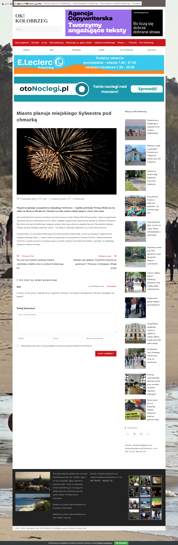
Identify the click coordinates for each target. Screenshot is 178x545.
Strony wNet (81, 528)
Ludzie (101, 50)
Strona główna (22, 42)
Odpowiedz (112, 286)
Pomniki (133, 42)
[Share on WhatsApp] (148, 434)
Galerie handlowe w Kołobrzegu (85, 3)
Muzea (121, 42)
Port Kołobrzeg (146, 42)
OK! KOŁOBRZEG (31, 18)
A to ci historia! (126, 50)
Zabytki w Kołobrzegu (105, 42)
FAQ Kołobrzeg (56, 42)
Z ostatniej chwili (58, 199)
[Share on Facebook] (134, 434)
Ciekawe (26, 50)
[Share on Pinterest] (141, 434)
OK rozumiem (121, 543)
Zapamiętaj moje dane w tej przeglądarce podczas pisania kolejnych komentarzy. (56, 346)
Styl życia (152, 50)
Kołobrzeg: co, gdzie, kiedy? (79, 42)
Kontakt (35, 42)
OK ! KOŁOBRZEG (44, 528)
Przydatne (76, 50)
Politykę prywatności (104, 543)
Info (51, 50)
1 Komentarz (78, 199)
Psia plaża (137, 3)
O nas (44, 42)
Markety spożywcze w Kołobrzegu (57, 3)
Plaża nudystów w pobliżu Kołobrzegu (115, 3)
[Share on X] (128, 434)
